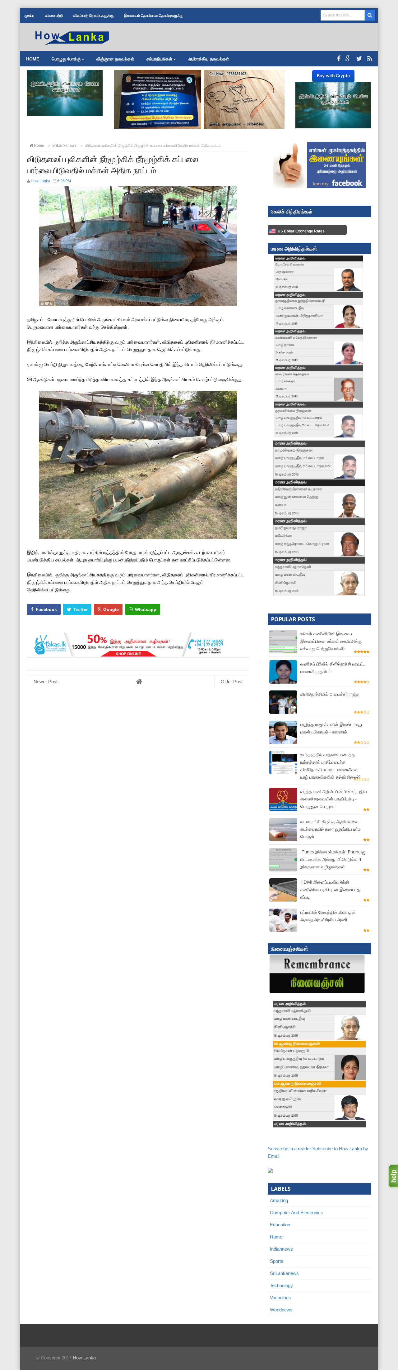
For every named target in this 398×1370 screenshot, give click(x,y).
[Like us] (338, 58)
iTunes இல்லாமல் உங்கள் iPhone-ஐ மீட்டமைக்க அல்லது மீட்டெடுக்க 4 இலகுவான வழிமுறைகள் (332, 859)
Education (280, 1224)
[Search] (370, 15)
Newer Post (46, 681)
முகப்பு (29, 15)
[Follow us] (359, 58)
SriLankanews (284, 1273)
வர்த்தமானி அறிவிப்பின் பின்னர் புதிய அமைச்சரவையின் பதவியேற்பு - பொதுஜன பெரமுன (333, 798)
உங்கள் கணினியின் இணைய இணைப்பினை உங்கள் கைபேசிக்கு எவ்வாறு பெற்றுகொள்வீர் (331, 641)
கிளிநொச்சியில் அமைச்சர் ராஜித (329, 694)
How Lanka (84, 1357)
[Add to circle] (348, 58)
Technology (281, 1285)
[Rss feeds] (369, 58)
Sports (276, 1261)
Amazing (279, 1200)
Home (32, 58)
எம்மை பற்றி (54, 15)
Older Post (232, 681)
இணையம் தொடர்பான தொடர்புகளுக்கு (153, 15)
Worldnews (281, 1309)
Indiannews (281, 1249)
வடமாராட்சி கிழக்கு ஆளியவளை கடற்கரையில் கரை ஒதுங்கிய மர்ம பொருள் (330, 829)
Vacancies (280, 1297)
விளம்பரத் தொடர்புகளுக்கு (93, 15)
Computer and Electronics (296, 1212)
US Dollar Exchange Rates (301, 231)
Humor (277, 1236)
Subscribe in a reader (289, 1148)
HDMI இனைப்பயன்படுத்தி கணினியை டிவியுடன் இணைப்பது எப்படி (330, 889)
